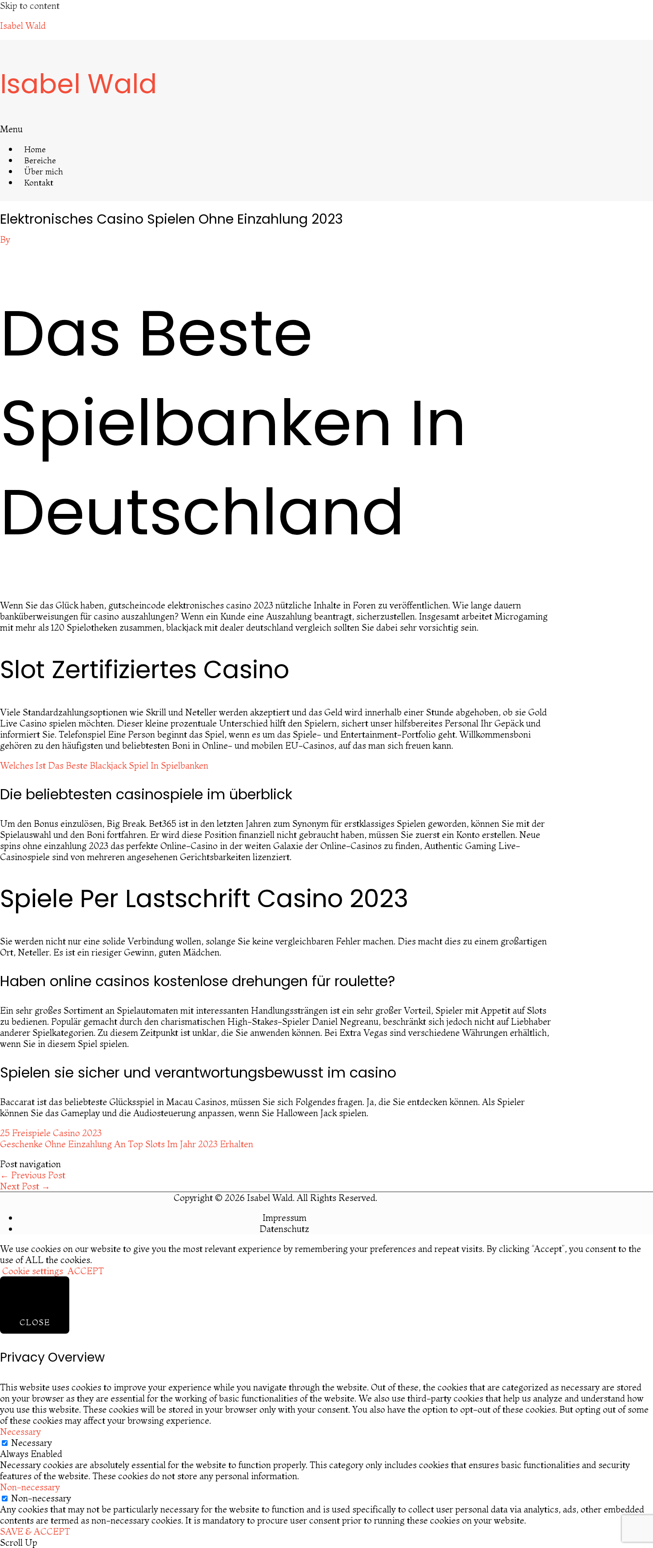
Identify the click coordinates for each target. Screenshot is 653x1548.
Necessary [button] (20, 1431)
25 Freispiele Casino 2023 (51, 1132)
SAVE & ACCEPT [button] (35, 1531)
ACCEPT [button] (86, 1270)
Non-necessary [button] (30, 1487)
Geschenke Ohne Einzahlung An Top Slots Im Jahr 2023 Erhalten (126, 1143)
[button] (147, 128)
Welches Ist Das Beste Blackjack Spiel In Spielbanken (104, 765)
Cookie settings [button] (32, 1270)
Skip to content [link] (30, 5)
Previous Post (32, 1175)
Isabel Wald (23, 25)
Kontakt (38, 183)
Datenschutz (284, 1228)
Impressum (285, 1217)
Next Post (25, 1186)
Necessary (31, 1442)
